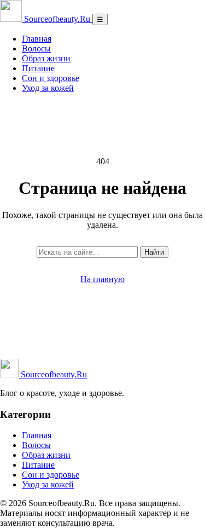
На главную (102, 279)
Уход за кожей (48, 88)
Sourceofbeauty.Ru (53, 374)
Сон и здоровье (50, 78)
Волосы (36, 48)
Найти (154, 252)
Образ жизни (46, 58)
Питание (38, 68)
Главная (36, 38)
